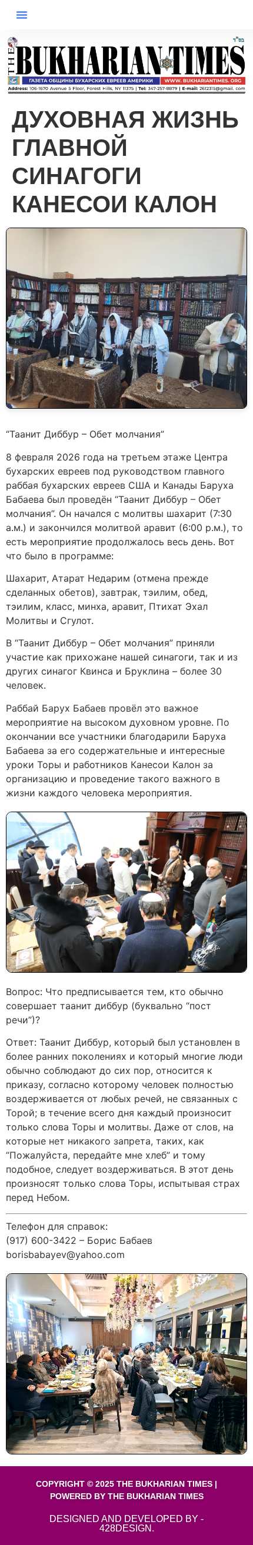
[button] (22, 15)
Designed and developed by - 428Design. (126, 1523)
